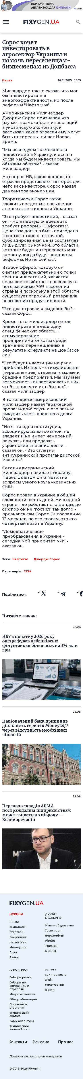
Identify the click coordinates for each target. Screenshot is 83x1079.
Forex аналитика (22, 1021)
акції (48, 979)
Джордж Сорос (47, 559)
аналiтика (18, 969)
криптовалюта (56, 974)
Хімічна (50, 950)
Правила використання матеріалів (36, 1056)
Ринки (7, 80)
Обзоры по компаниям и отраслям (19, 986)
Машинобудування (59, 925)
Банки (14, 957)
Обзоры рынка (20, 977)
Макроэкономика (23, 994)
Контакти (17, 1042)
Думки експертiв (53, 915)
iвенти (49, 989)
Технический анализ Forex (19, 1027)
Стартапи (16, 932)
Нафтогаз (20, 559)
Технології (17, 927)
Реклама (41, 1042)
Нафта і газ (18, 942)
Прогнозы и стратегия (18, 1006)
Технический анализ (19, 1014)
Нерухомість (54, 935)
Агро (13, 952)
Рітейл (50, 940)
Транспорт (53, 930)
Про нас (65, 1042)
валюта (50, 969)
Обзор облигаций (23, 999)
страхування (54, 984)
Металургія (18, 947)
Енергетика (18, 937)
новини (16, 914)
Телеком (51, 945)
